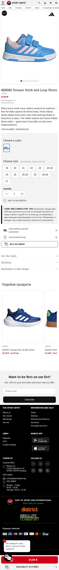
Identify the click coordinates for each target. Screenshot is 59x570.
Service (6, 422)
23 (40, 168)
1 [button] (21, 81)
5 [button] (30, 81)
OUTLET (28, 8)
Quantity (7, 189)
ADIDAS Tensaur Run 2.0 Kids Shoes (18, 349)
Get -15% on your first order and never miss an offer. (30, 379)
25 (15, 174)
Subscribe (29, 399)
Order (33, 412)
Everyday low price (39, 426)
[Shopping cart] (50, 3)
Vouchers (35, 422)
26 (35, 174)
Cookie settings (9, 445)
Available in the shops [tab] (15, 269)
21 (23, 168)
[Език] (56, 3)
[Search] (39, 3)
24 (7, 174)
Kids (10, 8)
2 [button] (23, 81)
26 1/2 (45, 174)
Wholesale (7, 419)
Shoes (37, 8)
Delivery (34, 416)
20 (15, 168)
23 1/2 (50, 168)
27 (7, 181)
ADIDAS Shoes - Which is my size (32, 162)
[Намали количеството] (6, 194)
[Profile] (45, 3)
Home (3, 8)
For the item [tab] (8, 256)
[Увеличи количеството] (22, 194)
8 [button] (37, 81)
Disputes (6, 438)
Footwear (18, 8)
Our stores (7, 416)
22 (31, 168)
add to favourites (17, 201)
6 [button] (33, 81)
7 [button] (35, 81)
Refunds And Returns (40, 419)
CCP (5, 441)
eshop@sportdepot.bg (16, 478)
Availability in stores (27, 567)
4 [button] (28, 81)
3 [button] (26, 81)
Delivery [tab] (6, 262)
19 (7, 168)
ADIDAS (6, 90)
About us (6, 412)
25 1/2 (25, 174)
